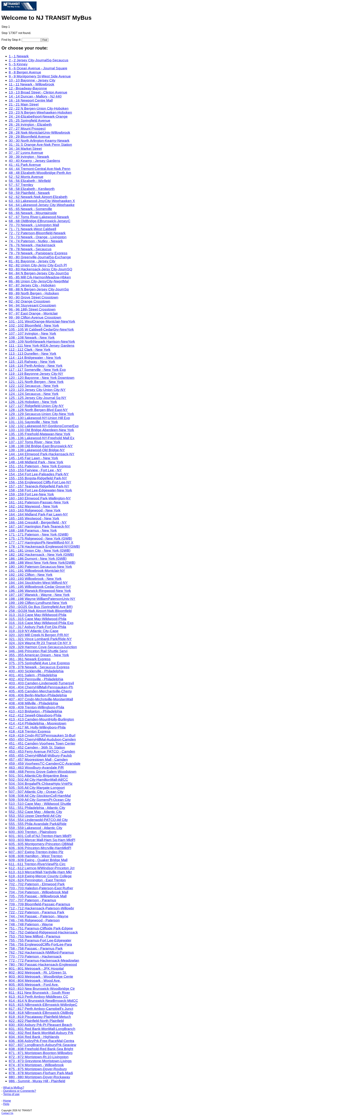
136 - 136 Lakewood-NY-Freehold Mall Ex (41, 438)
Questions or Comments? (19, 1090)
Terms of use (11, 1094)
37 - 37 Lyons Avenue (26, 153)
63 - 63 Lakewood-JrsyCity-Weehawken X (42, 201)
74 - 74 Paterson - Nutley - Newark (36, 241)
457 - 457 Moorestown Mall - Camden (38, 759)
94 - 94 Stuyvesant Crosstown (32, 305)
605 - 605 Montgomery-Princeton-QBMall (41, 844)
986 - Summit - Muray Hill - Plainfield (37, 1081)
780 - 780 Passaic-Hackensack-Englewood (43, 964)
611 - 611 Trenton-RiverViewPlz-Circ (37, 864)
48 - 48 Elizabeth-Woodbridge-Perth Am (40, 173)
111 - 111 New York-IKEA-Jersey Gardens (41, 345)
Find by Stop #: (11, 39)
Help (6, 1104)
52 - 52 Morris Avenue (26, 177)
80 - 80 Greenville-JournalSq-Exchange (40, 257)
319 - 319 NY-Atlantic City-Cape (33, 631)
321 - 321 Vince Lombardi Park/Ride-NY (40, 639)
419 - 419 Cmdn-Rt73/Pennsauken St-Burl (42, 735)
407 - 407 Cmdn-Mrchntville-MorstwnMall (41, 699)
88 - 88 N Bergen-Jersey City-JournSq (39, 289)
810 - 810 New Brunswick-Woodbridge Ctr (42, 988)
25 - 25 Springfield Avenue (29, 120)
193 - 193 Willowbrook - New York (35, 579)
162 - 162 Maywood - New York (33, 506)
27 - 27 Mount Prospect (27, 128)
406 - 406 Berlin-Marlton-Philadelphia (38, 695)
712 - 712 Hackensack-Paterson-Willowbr (41, 908)
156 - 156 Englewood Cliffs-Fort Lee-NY (40, 482)
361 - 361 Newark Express (30, 659)
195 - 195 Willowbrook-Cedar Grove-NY (40, 587)
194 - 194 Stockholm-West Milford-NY (38, 583)
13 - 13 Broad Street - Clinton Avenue (38, 92)
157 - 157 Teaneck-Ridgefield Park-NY (39, 486)
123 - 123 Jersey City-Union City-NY (37, 390)
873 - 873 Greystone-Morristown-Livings (40, 1061)
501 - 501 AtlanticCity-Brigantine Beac (38, 775)
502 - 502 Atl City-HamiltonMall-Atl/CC (38, 780)
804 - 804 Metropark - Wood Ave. (35, 980)
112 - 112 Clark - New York (29, 349)
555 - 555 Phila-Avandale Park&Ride (38, 824)
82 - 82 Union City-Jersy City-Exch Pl (38, 265)
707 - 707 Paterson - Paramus (32, 900)
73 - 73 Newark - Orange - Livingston (38, 237)
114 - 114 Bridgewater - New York (35, 358)
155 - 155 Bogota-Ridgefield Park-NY (38, 478)
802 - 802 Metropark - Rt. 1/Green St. (38, 972)
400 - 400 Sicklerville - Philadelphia (36, 671)
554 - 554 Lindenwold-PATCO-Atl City (38, 820)
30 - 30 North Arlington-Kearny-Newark (39, 140)
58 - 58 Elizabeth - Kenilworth (32, 189)
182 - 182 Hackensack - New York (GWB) (41, 554)
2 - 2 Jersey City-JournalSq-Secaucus (38, 60)
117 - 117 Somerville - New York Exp (37, 370)
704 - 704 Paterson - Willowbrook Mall (38, 892)
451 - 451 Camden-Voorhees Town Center (42, 743)
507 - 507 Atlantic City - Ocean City (36, 792)
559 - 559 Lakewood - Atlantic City (35, 828)
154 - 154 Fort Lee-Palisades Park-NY (39, 474)
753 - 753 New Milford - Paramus (34, 936)
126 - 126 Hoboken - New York (33, 402)
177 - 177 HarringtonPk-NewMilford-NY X (41, 542)
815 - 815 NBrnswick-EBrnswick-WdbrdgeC (43, 1005)
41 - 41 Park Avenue (25, 165)
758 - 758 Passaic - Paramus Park (36, 948)
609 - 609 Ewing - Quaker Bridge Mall (38, 860)
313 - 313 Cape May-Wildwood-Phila (37, 615)
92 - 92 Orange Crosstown (29, 301)
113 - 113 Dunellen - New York (32, 353)
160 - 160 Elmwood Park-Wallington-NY (40, 498)
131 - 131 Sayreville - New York (33, 422)
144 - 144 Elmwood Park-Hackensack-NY (41, 454)
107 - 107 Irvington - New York (32, 333)
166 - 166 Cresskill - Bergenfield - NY (38, 522)
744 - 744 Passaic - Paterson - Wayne (38, 916)
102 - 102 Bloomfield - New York (34, 325)
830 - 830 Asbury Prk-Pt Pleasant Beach (40, 1025)
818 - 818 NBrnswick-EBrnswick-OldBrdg (41, 1013)
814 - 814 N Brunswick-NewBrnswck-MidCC (43, 1001)
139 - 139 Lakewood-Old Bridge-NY (37, 450)
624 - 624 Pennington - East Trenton (37, 880)
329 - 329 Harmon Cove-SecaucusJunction (43, 647)
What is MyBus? (13, 1087)
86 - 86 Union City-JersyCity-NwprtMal (39, 281)
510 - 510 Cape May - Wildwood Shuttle (40, 804)
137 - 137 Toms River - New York (34, 442)
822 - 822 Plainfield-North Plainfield (36, 1021)
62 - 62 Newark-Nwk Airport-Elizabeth (38, 197)
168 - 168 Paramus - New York (33, 530)
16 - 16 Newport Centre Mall (31, 100)
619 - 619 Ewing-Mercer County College (40, 876)
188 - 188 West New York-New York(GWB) (42, 562)
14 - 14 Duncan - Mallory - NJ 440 (35, 96)
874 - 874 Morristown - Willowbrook (36, 1065)
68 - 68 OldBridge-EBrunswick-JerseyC (39, 221)
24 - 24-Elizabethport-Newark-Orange (38, 116)
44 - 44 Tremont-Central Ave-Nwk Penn (39, 169)
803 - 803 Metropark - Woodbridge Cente (41, 976)
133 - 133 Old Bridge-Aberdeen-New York (41, 430)
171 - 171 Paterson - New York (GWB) (38, 534)
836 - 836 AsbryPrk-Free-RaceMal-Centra (41, 1041)
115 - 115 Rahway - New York (32, 362)
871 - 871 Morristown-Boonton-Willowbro (41, 1053)
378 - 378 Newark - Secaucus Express (39, 667)
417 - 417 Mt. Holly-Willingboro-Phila (37, 727)
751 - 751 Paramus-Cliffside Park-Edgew (41, 928)
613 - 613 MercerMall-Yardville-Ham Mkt (40, 872)
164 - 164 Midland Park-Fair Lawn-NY (38, 514)
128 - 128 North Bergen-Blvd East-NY (38, 410)
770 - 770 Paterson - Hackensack (35, 956)
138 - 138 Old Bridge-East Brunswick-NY (41, 446)
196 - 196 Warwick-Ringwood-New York (40, 591)
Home (7, 1100)
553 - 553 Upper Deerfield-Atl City (35, 816)
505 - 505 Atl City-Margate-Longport (37, 788)
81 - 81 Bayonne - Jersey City (32, 261)
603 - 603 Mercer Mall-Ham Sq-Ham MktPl (42, 840)
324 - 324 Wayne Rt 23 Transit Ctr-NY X (40, 643)
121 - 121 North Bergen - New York (36, 382)
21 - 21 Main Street (24, 104)
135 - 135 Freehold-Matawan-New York (39, 434)
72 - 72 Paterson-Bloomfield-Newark (37, 233)
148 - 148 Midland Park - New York (36, 462)
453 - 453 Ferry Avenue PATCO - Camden (42, 751)
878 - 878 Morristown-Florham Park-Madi (41, 1073)
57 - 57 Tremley (21, 185)
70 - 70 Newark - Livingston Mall (34, 225)
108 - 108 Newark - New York (32, 337)
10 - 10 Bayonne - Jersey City (32, 80)
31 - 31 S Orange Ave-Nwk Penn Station (40, 145)
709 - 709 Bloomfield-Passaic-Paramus (39, 904)
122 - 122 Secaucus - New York (33, 386)
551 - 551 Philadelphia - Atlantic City (37, 808)
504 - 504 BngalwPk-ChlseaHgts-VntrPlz (41, 784)
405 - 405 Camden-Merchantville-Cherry (40, 691)
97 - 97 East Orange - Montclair (33, 313)
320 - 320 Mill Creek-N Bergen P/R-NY (39, 635)
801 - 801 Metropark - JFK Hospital (36, 968)
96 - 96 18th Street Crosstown (32, 309)
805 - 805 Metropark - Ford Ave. (34, 984)
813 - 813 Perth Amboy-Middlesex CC (38, 997)
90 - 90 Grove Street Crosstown (33, 297)
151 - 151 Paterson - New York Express (40, 466)
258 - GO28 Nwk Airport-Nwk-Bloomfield (40, 611)
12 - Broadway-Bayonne (28, 88)
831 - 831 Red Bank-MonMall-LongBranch (42, 1029)
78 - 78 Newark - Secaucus (30, 249)
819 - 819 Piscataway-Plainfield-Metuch (40, 1017)
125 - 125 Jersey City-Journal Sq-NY (37, 398)
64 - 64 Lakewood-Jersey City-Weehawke (42, 205)
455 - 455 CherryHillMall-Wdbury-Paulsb (40, 755)
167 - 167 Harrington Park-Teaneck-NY (39, 526)
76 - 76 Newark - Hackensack (32, 245)
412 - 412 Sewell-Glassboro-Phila (35, 715)
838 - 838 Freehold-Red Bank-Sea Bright (41, 1049)
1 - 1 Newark (19, 56)
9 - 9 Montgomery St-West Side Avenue (40, 76)
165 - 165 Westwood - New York (34, 518)
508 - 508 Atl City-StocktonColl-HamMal (40, 796)
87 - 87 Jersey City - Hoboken (32, 285)
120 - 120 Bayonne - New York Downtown (41, 378)
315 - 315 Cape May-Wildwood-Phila (37, 619)
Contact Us (7, 1113)
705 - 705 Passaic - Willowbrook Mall (38, 896)
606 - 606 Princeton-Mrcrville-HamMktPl (40, 848)
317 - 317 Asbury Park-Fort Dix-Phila (37, 627)
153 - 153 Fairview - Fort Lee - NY (35, 470)
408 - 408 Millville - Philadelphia (33, 703)
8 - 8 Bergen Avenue (25, 72)
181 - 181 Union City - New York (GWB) (39, 550)
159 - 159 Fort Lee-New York (31, 494)
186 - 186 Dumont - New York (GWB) (38, 558)
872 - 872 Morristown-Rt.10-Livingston (39, 1057)
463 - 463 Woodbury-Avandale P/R (36, 767)
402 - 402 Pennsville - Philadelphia (36, 679)
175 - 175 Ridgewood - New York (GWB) (40, 538)
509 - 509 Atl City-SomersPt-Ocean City (40, 800)
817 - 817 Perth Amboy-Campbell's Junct (41, 1009)
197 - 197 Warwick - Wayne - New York (39, 595)
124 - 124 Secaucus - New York (33, 394)
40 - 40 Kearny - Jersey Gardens (34, 161)
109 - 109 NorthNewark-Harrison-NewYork (42, 341)
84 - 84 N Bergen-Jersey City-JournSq (39, 273)
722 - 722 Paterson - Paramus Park (36, 912)
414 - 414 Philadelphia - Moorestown (37, 723)
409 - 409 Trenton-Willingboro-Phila (36, 707)
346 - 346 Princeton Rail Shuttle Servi (38, 651)
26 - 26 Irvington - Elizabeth (30, 124)
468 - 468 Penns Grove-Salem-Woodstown (42, 771)
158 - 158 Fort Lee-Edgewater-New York (40, 490)
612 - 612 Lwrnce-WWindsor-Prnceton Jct (41, 868)
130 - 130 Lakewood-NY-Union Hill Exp (39, 418)
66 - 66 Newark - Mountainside (33, 213)
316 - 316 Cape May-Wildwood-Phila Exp (41, 623)
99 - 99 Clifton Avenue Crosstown (35, 317)
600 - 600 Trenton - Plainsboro (32, 832)
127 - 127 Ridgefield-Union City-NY (36, 406)
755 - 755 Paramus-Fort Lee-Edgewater (40, 940)
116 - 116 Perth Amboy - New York (36, 366)
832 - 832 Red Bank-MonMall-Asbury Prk (41, 1033)
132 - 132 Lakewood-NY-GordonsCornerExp (44, 426)
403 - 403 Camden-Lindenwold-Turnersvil (41, 683)
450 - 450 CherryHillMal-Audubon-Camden (42, 739)
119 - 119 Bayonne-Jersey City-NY (36, 374)
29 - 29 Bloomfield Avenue (29, 136)
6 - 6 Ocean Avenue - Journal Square (38, 68)
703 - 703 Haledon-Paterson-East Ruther (41, 888)
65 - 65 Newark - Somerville (30, 209)
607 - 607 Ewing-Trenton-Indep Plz (36, 852)
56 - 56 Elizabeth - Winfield (30, 181)
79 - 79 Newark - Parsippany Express (38, 253)
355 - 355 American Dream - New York (39, 655)
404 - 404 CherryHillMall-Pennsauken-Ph (41, 687)
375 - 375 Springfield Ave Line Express (39, 663)
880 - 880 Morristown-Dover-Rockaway (39, 1077)
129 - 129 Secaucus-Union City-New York (41, 414)
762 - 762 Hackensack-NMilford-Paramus (41, 952)
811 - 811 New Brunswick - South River (39, 993)
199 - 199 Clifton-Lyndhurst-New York (38, 603)
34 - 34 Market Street (25, 149)
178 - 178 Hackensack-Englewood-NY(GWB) (44, 546)
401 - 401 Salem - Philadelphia (33, 675)
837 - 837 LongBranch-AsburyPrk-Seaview (42, 1045)
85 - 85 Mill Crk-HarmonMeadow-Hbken (40, 277)
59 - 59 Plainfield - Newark (29, 193)
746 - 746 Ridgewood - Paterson (34, 920)
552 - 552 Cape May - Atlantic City (35, 812)
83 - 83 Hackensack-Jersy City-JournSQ (40, 269)
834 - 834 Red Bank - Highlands (34, 1037)
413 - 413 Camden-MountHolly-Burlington (41, 719)
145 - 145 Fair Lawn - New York (33, 458)
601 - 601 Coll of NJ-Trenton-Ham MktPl (40, 836)
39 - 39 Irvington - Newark (29, 157)
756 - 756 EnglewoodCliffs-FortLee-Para (40, 944)
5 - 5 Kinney (18, 64)
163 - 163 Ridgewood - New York (35, 510)
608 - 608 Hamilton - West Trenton (36, 856)
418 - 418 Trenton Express (30, 731)
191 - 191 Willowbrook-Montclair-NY (37, 571)
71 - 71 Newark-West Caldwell (32, 229)
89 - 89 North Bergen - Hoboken (34, 293)
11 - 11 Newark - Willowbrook (31, 84)
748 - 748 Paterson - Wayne (31, 924)
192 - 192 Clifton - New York (30, 575)
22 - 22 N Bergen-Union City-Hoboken (39, 108)
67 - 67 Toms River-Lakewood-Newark (39, 217)
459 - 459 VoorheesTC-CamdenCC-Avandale (44, 763)
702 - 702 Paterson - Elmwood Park (37, 884)
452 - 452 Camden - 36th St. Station (37, 747)
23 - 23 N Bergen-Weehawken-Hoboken (40, 112)
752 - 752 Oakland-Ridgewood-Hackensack (43, 932)
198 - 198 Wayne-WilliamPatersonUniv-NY (42, 599)
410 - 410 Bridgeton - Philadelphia (35, 711)
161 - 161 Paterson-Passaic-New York (39, 502)
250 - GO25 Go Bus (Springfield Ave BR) (41, 607)
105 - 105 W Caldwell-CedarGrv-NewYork (41, 329)
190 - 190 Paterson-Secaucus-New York (40, 567)
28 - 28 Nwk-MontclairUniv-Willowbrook (39, 132)
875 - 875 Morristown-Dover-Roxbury (38, 1069)
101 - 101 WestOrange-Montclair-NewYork (42, 321)
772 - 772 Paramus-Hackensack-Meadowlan (44, 960)
